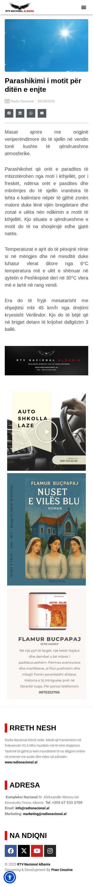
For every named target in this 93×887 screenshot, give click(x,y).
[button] (84, 7)
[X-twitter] (24, 851)
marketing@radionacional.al (45, 814)
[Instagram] (50, 851)
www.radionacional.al (21, 762)
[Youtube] (37, 851)
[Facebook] (11, 851)
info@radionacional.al (32, 808)
